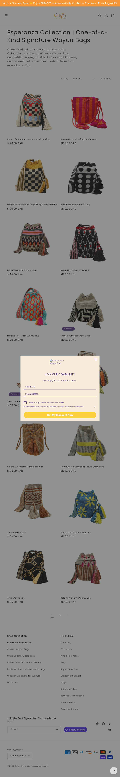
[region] (60, 3)
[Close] (96, 359)
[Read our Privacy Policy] (94, 407)
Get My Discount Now (60, 415)
